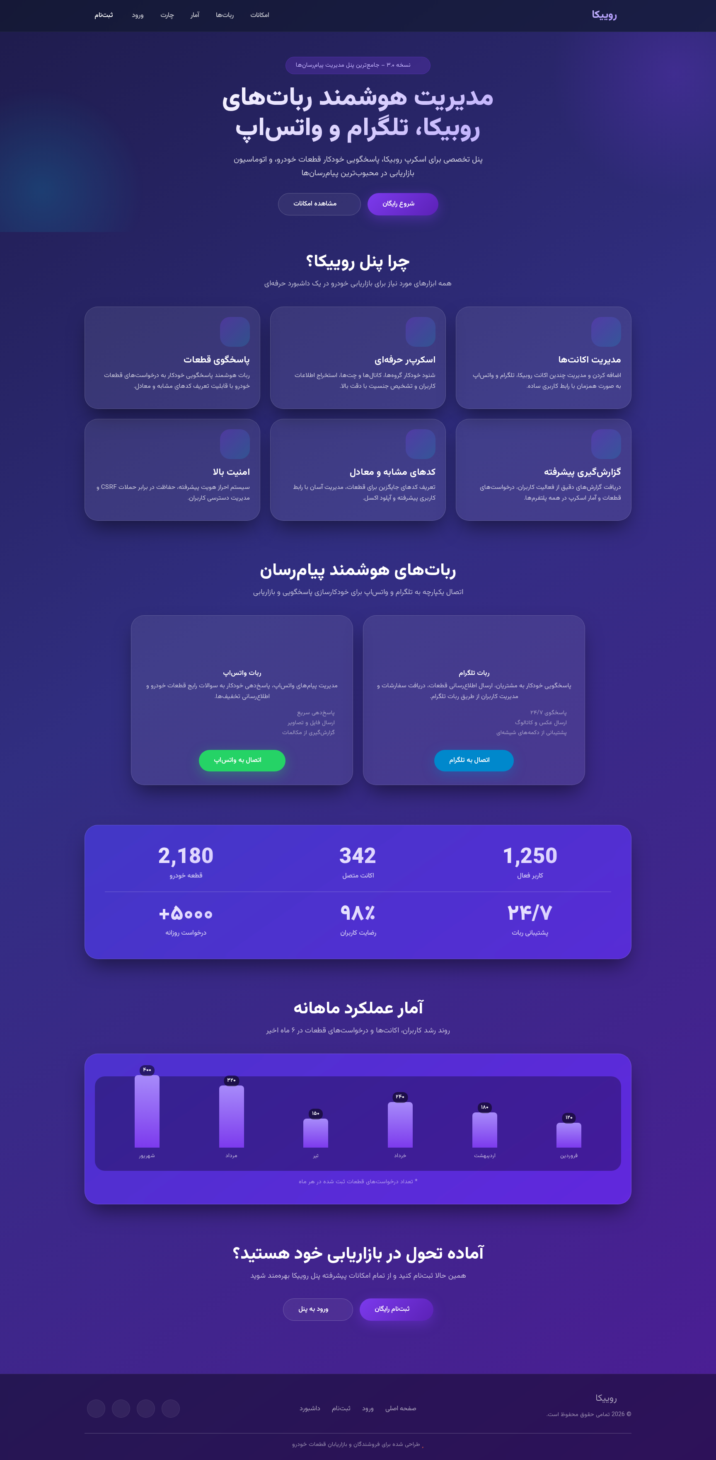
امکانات (259, 15)
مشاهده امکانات (314, 204)
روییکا (604, 15)
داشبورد (310, 1409)
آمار (195, 15)
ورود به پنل (313, 1309)
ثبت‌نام (103, 15)
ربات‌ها (225, 15)
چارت (167, 15)
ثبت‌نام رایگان (392, 1309)
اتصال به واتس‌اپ (237, 760)
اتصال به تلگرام (469, 760)
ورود (138, 15)
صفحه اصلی (400, 1409)
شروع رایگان (398, 204)
